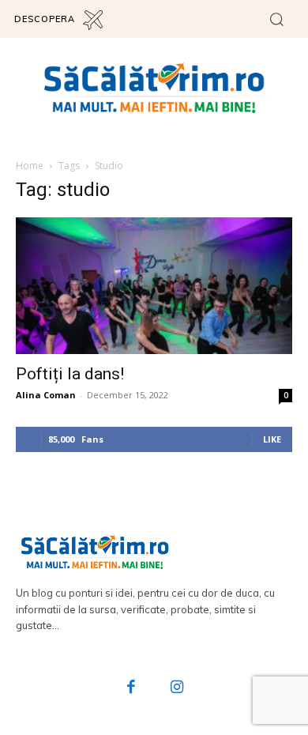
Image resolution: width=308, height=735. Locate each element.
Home (29, 165)
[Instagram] (177, 688)
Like (272, 439)
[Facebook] (132, 688)
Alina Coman (46, 395)
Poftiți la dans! (70, 373)
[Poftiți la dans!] (154, 285)
